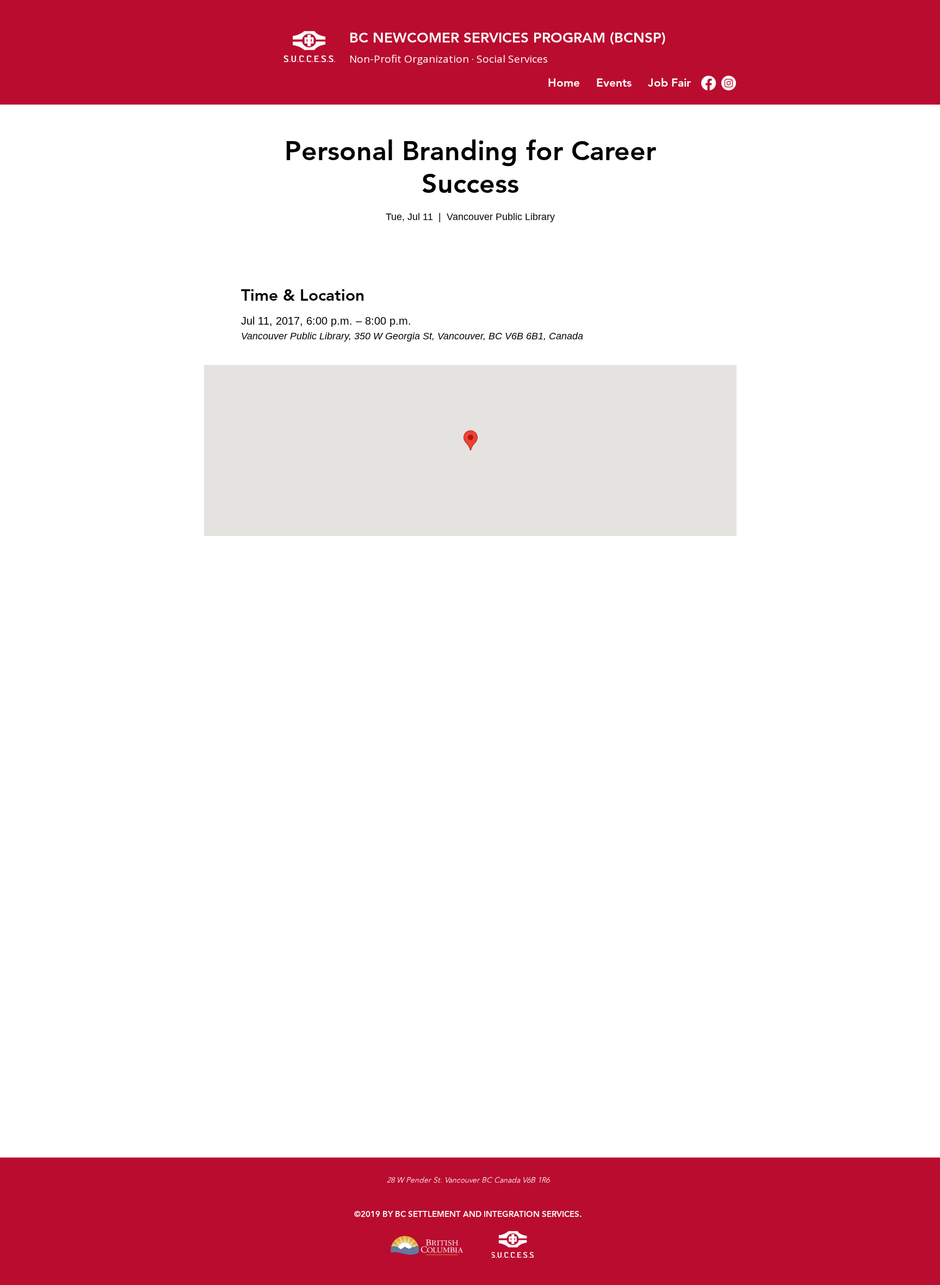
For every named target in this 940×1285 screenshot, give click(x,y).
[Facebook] (708, 83)
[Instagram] (728, 83)
